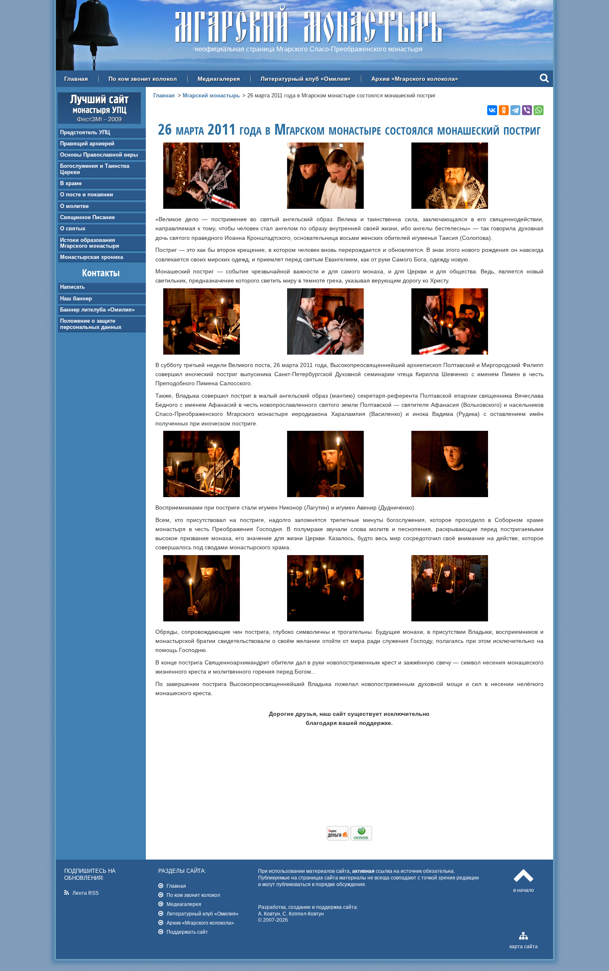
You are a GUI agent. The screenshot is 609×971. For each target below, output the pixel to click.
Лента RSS (85, 893)
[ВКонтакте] (492, 110)
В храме (71, 183)
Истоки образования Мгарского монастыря (89, 243)
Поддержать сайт (187, 932)
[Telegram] (515, 110)
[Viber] (527, 110)
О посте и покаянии (86, 194)
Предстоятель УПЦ (85, 132)
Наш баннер (76, 298)
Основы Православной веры (99, 155)
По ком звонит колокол (143, 78)
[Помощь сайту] (349, 838)
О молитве (74, 206)
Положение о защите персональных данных (90, 324)
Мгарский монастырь (211, 95)
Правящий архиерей (87, 143)
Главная (76, 78)
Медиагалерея (219, 78)
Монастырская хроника (91, 257)
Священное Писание (87, 217)
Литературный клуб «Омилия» (305, 78)
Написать (72, 287)
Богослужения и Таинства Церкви (94, 169)
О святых (72, 228)
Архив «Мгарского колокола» (414, 78)
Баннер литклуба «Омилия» (97, 310)
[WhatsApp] (539, 110)
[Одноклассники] (504, 110)
